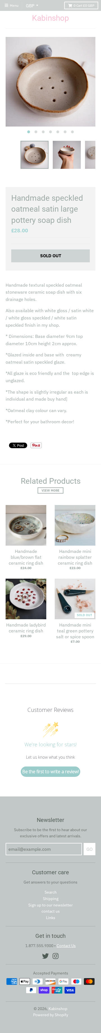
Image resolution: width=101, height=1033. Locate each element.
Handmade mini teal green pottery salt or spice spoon (75, 630)
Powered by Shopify (50, 1014)
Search (51, 892)
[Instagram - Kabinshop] (55, 956)
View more (50, 490)
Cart (84, 5)
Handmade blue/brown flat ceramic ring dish (26, 557)
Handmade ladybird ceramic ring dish (26, 628)
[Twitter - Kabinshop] (45, 956)
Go (89, 849)
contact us (51, 911)
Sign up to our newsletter (50, 905)
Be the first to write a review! (50, 771)
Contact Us (66, 945)
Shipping (50, 898)
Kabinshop (50, 18)
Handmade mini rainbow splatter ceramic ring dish (75, 557)
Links (50, 917)
